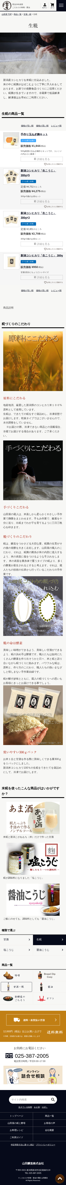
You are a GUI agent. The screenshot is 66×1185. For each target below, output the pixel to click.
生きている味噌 (25, 1107)
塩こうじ (9, 949)
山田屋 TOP (7, 14)
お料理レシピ (16, 1130)
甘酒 (6, 939)
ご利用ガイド (16, 1137)
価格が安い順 (27, 126)
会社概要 (49, 1130)
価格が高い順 (42, 126)
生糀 (39, 939)
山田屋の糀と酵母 (16, 1123)
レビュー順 (56, 126)
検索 (54, 1099)
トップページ (16, 1116)
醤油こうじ (43, 949)
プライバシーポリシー (45, 1145)
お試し (45, 1107)
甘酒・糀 (27, 14)
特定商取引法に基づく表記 (22, 1145)
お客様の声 (49, 1123)
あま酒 (37, 1107)
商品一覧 (17, 14)
